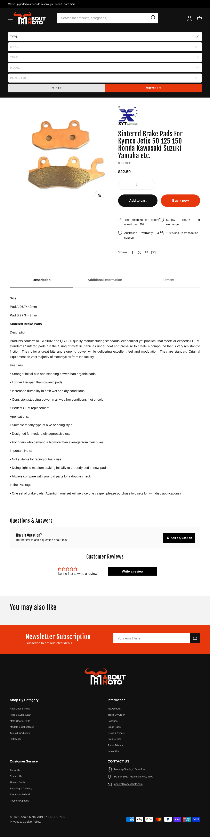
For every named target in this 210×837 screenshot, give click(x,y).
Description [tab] (42, 280)
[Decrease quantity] (124, 185)
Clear (57, 88)
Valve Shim (114, 751)
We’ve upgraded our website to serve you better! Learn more (41, 4)
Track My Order (116, 714)
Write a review (132, 571)
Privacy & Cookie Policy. (25, 821)
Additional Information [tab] (105, 280)
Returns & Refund (20, 794)
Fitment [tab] (168, 280)
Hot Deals (15, 739)
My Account (114, 708)
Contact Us (16, 776)
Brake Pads (114, 726)
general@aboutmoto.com (128, 784)
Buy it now (180, 200)
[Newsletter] (195, 638)
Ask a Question (181, 537)
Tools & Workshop (20, 733)
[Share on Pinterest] (146, 252)
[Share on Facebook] (132, 252)
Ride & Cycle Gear (20, 714)
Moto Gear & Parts (20, 721)
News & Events (116, 733)
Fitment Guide (17, 782)
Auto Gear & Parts (20, 708)
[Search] (153, 18)
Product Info (114, 739)
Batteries (113, 721)
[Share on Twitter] (139, 252)
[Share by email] (153, 252)
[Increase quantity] (149, 185)
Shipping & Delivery (21, 788)
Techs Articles (115, 745)
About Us (15, 770)
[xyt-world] (128, 115)
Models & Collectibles (22, 726)
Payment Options (19, 800)
